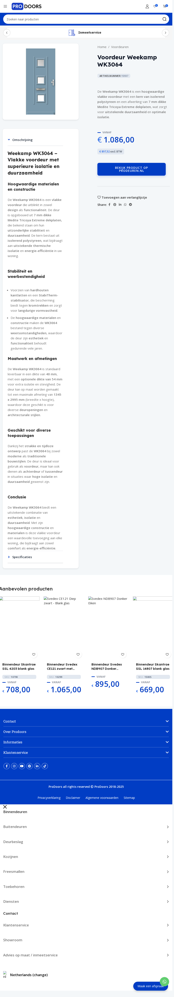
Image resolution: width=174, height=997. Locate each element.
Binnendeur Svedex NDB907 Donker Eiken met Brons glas (108, 666)
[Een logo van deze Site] (26, 6)
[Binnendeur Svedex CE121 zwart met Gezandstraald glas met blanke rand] (64, 628)
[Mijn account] (147, 6)
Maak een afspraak (151, 986)
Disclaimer (73, 798)
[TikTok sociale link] (45, 766)
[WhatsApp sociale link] (125, 205)
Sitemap (129, 798)
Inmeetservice (89, 32)
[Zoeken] (164, 19)
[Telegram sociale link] (130, 205)
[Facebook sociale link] (109, 205)
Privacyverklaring (49, 798)
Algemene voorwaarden (102, 798)
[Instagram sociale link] (14, 766)
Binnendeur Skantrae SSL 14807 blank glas (153, 666)
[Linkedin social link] (120, 205)
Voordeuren (120, 47)
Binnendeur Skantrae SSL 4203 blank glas (19, 666)
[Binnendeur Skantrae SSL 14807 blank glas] (153, 628)
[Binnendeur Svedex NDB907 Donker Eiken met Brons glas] (108, 628)
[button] (86, 721)
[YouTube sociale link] (22, 766)
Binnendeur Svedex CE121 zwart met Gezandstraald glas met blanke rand (62, 666)
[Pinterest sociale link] (115, 205)
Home (102, 47)
